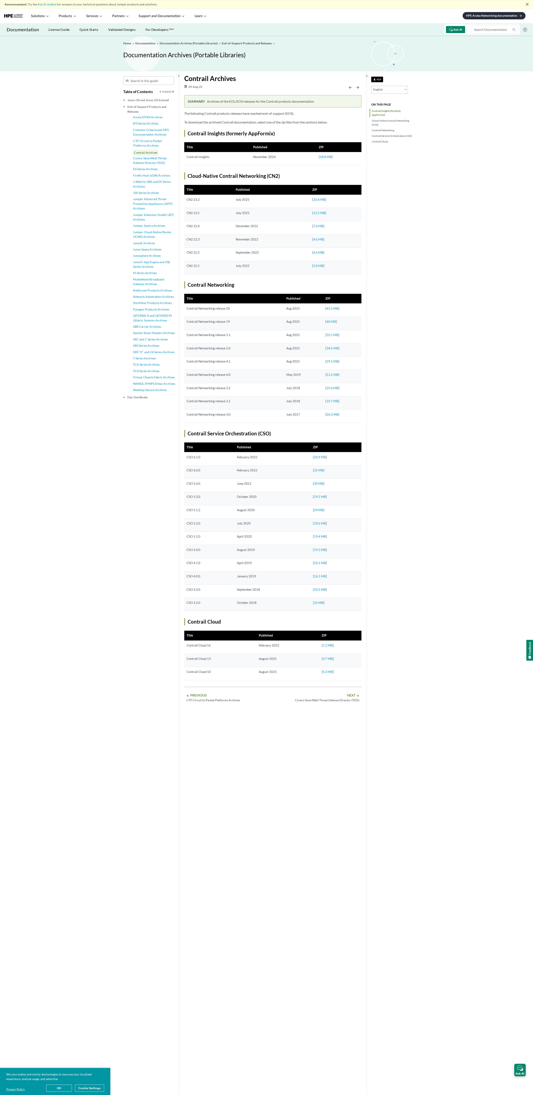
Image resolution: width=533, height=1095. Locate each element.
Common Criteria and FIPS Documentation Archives (151, 132)
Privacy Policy (15, 1089)
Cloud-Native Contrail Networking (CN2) (390, 122)
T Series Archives (144, 358)
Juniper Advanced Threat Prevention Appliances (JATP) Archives (152, 203)
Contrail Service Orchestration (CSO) (392, 135)
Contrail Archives (145, 152)
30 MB (318, 483)
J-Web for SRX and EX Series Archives (152, 184)
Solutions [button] (38, 16)
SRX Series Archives (146, 345)
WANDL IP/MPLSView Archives (154, 383)
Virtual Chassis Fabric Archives (154, 377)
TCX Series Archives (146, 371)
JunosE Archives (144, 243)
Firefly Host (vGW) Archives (151, 175)
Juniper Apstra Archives (149, 225)
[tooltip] (377, 79)
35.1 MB (332, 335)
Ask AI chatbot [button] (47, 4)
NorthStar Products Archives (152, 303)
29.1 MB (332, 361)
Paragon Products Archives (151, 309)
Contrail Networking (383, 130)
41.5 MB (332, 308)
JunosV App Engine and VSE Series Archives (151, 264)
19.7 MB (332, 401)
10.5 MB (320, 589)
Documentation (23, 29)
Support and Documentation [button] (160, 16)
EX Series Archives (145, 169)
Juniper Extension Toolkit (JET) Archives (153, 217)
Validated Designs (122, 29)
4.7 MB (328, 658)
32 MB (318, 470)
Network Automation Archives (153, 296)
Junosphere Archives (147, 255)
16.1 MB (320, 563)
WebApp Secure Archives (150, 390)
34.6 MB (332, 348)
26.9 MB (320, 457)
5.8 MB (318, 266)
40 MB (331, 321)
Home (127, 43)
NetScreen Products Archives (152, 290)
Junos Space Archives (147, 249)
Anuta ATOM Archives (148, 117)
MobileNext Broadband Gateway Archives (148, 282)
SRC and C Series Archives (150, 339)
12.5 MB (319, 213)
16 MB (318, 602)
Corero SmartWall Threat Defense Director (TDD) (150, 160)
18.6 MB (320, 523)
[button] (520, 1070)
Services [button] (92, 16)
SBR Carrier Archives (147, 326)
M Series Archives (145, 273)
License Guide (59, 29)
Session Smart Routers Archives (154, 333)
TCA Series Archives (146, 364)
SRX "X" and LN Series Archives (153, 352)
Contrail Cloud (380, 141)
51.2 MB (332, 374)
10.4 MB (319, 199)
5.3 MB (328, 672)
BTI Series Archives (145, 123)
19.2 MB (320, 550)
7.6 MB (318, 226)
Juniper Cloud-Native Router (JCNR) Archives (152, 234)
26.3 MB (332, 414)
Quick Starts (89, 29)
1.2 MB (328, 645)
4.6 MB (318, 239)
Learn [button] (199, 16)
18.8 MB (326, 157)
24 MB (318, 510)
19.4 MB (320, 536)
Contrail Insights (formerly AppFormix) (386, 112)
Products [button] (65, 16)
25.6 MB (332, 388)
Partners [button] (118, 16)
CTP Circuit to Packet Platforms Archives (147, 143)
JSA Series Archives (146, 192)
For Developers (160, 29)
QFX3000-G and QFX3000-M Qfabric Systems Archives (152, 318)
